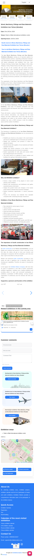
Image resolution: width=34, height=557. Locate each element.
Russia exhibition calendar (7, 528)
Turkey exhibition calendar (7, 523)
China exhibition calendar (7, 530)
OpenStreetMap (24, 462)
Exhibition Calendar (6, 507)
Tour (2, 512)
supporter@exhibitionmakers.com (13, 540)
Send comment (7, 368)
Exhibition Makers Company (18, 266)
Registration (4, 510)
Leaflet (17, 462)
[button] (31, 293)
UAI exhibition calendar (7, 525)
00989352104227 (13, 537)
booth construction (7, 248)
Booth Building (4, 514)
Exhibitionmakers (18, 552)
